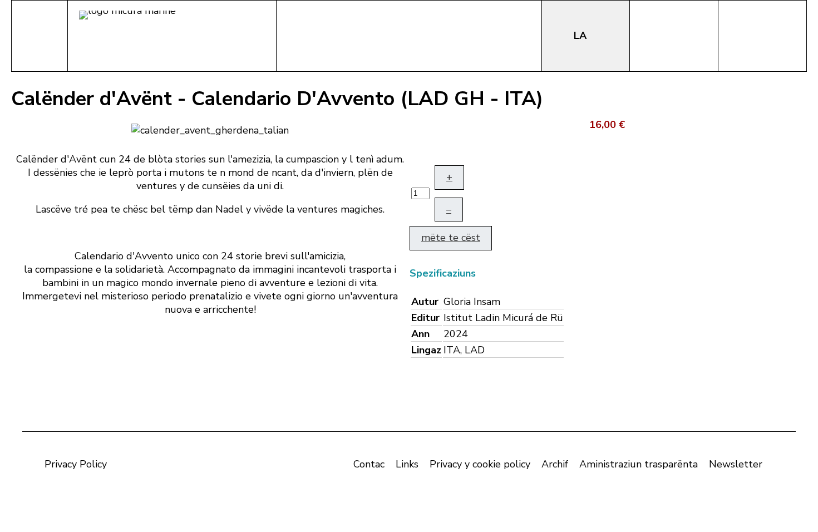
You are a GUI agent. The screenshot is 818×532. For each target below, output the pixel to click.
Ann (420, 334)
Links (407, 464)
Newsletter (735, 464)
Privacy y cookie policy (480, 464)
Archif (554, 464)
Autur (424, 301)
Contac (369, 464)
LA (581, 35)
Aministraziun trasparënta (638, 464)
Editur (425, 317)
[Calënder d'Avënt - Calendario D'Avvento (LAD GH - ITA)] (210, 129)
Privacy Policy (76, 464)
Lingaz (426, 350)
